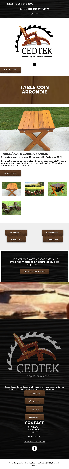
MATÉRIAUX (34, 417)
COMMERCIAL (34, 393)
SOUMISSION (10, 70)
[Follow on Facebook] (34, 448)
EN (32, 14)
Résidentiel (52, 233)
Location (16, 239)
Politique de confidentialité (34, 442)
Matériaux (52, 239)
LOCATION (34, 409)
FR (37, 14)
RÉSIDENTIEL (34, 401)
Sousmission (10, 173)
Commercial (16, 233)
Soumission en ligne (34, 271)
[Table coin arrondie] (11, 195)
